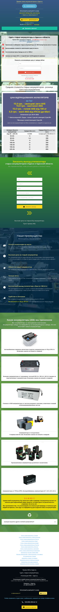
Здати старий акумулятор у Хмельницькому (29, 537)
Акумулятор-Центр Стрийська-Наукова (29, 560)
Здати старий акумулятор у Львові (29, 535)
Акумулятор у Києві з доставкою (29, 558)
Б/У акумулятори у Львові (29, 556)
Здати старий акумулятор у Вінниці (29, 547)
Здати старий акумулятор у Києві (29, 541)
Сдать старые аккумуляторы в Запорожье (29, 550)
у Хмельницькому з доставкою (35, 554)
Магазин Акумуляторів (21, 554)
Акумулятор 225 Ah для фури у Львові (29, 564)
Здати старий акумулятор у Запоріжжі (29, 548)
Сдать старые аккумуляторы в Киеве (30, 543)
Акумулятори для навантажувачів (29, 562)
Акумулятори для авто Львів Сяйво (29, 552)
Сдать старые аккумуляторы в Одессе (29, 539)
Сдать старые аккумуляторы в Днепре (29, 545)
